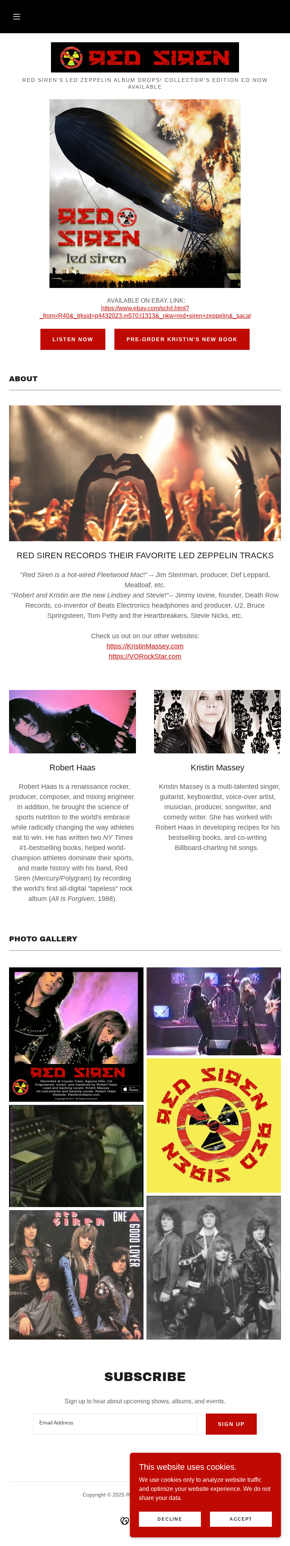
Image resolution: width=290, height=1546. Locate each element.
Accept (241, 1518)
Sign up (231, 1424)
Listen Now (72, 339)
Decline (169, 1518)
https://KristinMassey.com (145, 646)
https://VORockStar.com (145, 656)
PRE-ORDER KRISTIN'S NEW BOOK (181, 339)
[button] (16, 16)
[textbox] (115, 1424)
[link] (145, 57)
